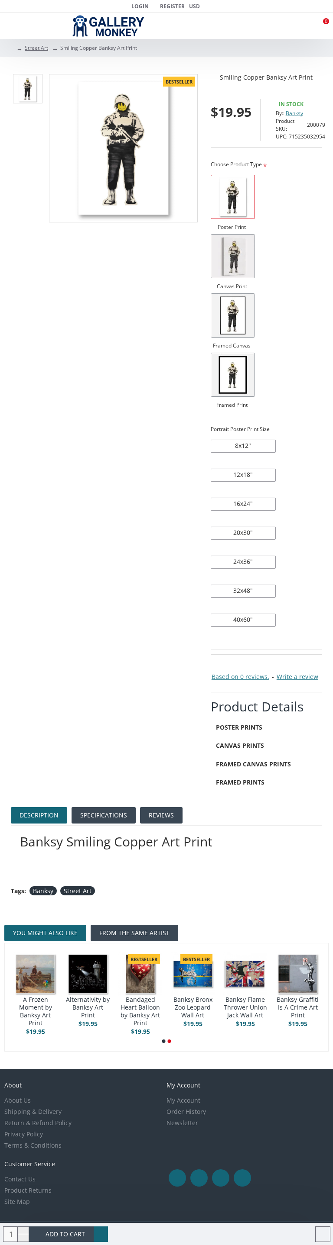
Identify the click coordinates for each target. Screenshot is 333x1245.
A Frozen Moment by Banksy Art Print (273, 1011)
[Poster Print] (233, 197)
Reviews (161, 815)
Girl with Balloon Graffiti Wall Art (63, 1007)
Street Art (36, 47)
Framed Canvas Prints (253, 764)
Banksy (294, 113)
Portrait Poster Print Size (240, 429)
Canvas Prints (240, 745)
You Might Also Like (45, 933)
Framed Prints (240, 782)
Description (39, 815)
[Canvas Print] (233, 256)
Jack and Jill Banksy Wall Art (168, 1007)
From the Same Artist (134, 933)
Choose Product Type (236, 164)
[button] (164, 1041)
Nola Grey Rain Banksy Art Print (221, 1007)
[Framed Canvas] (233, 315)
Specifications (103, 815)
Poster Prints (239, 727)
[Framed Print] (233, 375)
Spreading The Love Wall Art (116, 1003)
